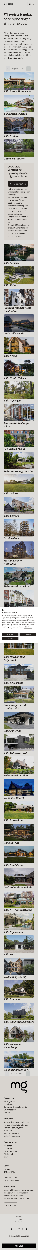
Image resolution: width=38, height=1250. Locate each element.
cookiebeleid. (28, 628)
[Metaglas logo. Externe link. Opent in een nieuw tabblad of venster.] (2, 610)
